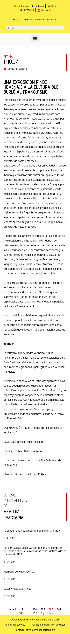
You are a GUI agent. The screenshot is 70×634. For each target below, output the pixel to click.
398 (35, 613)
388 (21, 613)
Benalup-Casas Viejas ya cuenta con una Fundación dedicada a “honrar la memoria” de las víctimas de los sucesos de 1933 (35, 551)
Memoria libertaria (17, 68)
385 (43, 609)
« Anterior (12, 609)
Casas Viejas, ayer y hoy (17, 588)
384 (35, 609)
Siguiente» (47, 613)
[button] (35, 38)
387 (59, 609)
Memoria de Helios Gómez (19, 571)
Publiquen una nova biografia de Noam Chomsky (32, 530)
